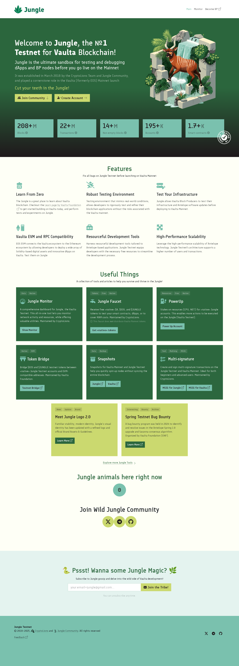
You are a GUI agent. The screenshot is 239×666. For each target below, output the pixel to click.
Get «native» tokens (104, 330)
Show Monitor (29, 330)
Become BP (211, 9)
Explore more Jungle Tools (118, 462)
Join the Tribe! (157, 587)
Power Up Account (172, 326)
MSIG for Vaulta (200, 387)
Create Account (72, 98)
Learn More (63, 440)
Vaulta (114, 383)
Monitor (198, 9)
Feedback (19, 637)
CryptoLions (41, 630)
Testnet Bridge (31, 387)
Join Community (33, 98)
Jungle (98, 383)
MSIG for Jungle (172, 387)
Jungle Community (67, 630)
